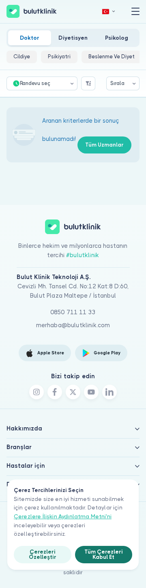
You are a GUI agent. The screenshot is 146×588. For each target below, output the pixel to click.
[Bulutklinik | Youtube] (91, 392)
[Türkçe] (109, 11)
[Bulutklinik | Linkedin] (109, 392)
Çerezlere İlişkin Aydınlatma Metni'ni (63, 516)
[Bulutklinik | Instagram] (36, 392)
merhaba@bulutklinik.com (73, 325)
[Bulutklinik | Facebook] (54, 392)
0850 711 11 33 (73, 312)
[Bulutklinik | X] (73, 392)
